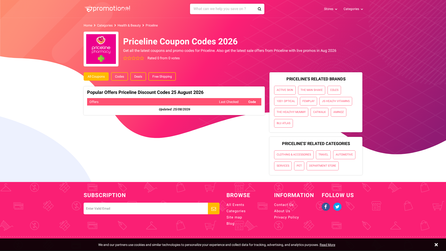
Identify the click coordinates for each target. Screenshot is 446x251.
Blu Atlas (283, 123)
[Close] (436, 245)
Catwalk (319, 112)
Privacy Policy (286, 217)
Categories (351, 9)
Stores (328, 9)
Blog (230, 223)
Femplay (308, 101)
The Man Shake (312, 90)
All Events (235, 205)
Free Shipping (162, 76)
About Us (282, 211)
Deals (138, 76)
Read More (327, 245)
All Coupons (96, 76)
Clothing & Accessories (294, 154)
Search (259, 9)
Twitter (337, 207)
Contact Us (284, 205)
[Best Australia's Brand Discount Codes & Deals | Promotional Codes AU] (107, 8)
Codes (119, 76)
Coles (334, 90)
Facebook (326, 207)
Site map (234, 217)
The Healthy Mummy (291, 112)
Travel (323, 154)
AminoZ (338, 112)
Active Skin (285, 90)
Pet (299, 165)
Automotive (344, 154)
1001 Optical (286, 101)
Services (283, 165)
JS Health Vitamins (336, 101)
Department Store (322, 165)
